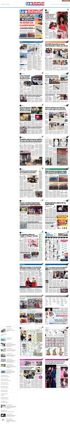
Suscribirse (62, 4)
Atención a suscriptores (55, 4)
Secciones (3, 4)
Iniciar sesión (67, 4)
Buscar (8, 4)
